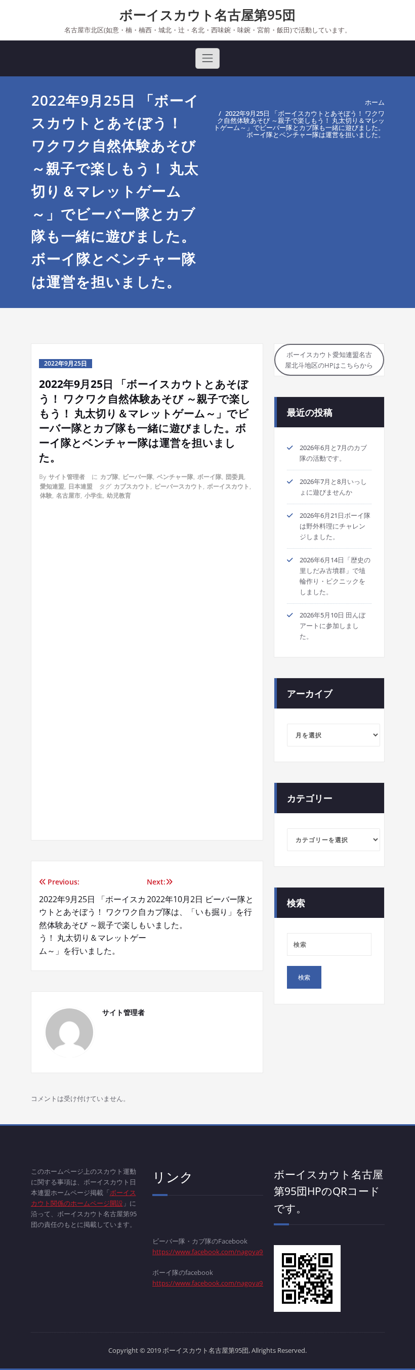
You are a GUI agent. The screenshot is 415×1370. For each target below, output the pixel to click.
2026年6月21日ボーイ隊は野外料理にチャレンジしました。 (335, 526)
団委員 (235, 476)
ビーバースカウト (178, 486)
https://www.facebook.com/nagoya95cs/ (213, 1251)
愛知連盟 (52, 486)
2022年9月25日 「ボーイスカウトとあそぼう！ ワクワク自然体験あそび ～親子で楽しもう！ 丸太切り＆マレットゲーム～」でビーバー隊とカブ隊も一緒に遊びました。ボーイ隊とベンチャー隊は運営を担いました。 (299, 124)
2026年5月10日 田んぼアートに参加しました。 (332, 625)
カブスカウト (132, 486)
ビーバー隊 (137, 476)
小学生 (94, 495)
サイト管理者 (67, 476)
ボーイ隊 (209, 476)
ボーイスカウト (228, 486)
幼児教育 (119, 495)
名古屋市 (68, 495)
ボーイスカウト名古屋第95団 (207, 15)
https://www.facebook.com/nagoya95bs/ (214, 1283)
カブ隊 (109, 476)
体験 (46, 495)
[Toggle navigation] (207, 58)
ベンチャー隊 (175, 476)
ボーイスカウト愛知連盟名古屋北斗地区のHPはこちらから (329, 360)
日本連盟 (80, 486)
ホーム (375, 102)
